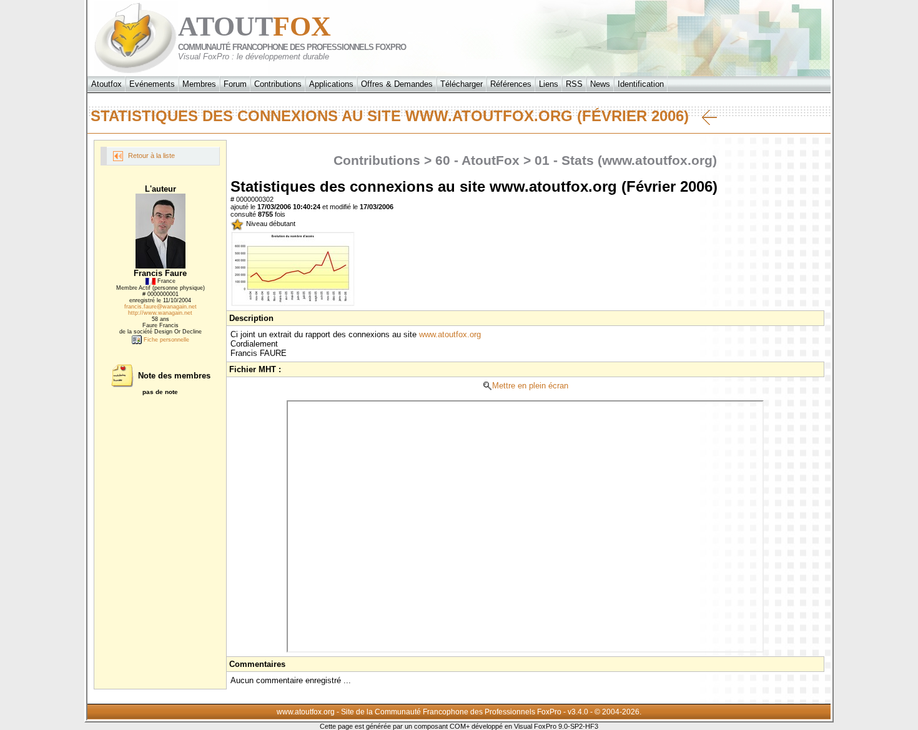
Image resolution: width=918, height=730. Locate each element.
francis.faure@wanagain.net (160, 306)
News (600, 84)
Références (510, 84)
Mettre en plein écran (530, 385)
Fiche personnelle (165, 340)
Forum (235, 84)
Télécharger (461, 84)
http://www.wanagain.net (160, 313)
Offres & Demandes (397, 84)
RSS (574, 84)
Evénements (152, 84)
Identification (641, 84)
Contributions (278, 84)
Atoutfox (106, 84)
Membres (199, 84)
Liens (548, 84)
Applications (331, 84)
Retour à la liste (150, 155)
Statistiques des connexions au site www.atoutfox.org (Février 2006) (396, 115)
